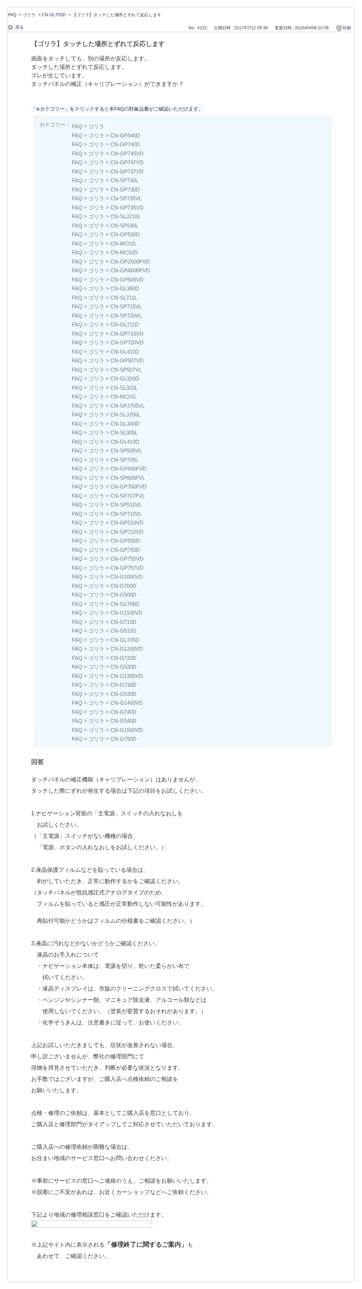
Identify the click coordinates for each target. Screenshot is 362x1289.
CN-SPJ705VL (127, 406)
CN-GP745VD (127, 153)
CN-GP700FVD (128, 487)
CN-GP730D (125, 190)
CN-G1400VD (126, 703)
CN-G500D (123, 595)
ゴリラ (29, 14)
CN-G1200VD (126, 649)
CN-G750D (123, 739)
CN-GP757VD (127, 568)
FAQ (12, 14)
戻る (19, 27)
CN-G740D (123, 712)
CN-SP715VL (126, 306)
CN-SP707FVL (127, 496)
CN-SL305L (124, 433)
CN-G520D (123, 667)
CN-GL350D (124, 288)
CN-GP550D (125, 541)
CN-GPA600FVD (130, 270)
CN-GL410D (124, 442)
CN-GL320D (124, 379)
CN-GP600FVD (128, 469)
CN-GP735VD (127, 208)
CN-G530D (123, 694)
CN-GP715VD (127, 334)
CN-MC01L (123, 397)
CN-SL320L (124, 388)
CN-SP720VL (126, 316)
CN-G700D (123, 586)
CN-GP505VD (127, 280)
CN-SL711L (123, 298)
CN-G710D (123, 622)
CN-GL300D (124, 424)
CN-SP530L (124, 226)
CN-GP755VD (127, 559)
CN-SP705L (124, 460)
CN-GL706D (124, 604)
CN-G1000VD (126, 577)
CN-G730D (123, 685)
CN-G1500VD (126, 730)
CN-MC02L (123, 244)
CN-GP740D (125, 144)
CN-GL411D (124, 352)
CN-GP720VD (127, 342)
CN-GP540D (125, 135)
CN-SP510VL (126, 505)
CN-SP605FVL (127, 478)
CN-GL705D (54, 14)
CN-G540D (123, 721)
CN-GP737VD (127, 171)
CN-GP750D (125, 550)
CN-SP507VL (126, 370)
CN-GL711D (124, 324)
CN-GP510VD (127, 523)
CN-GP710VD (127, 532)
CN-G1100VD (126, 613)
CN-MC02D (124, 252)
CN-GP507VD (127, 360)
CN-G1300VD (126, 676)
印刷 (347, 27)
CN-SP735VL (126, 198)
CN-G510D (123, 631)
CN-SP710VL (126, 514)
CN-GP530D (125, 234)
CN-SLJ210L (125, 216)
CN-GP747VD (127, 162)
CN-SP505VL (126, 451)
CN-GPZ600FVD (130, 262)
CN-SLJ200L (125, 415)
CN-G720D (123, 658)
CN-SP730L (124, 180)
